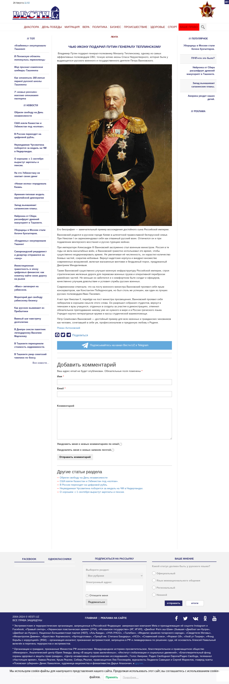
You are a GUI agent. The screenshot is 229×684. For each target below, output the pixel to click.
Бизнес (115, 26)
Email (60, 388)
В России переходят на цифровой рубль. (84, 484)
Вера (85, 26)
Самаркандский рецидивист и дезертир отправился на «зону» (30, 254)
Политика (99, 26)
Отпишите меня (98, 595)
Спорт (172, 26)
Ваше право (189, 26)
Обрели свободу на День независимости (84, 477)
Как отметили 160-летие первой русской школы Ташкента (29, 81)
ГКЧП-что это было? (203, 58)
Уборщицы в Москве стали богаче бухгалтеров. (199, 47)
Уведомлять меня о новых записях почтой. (84, 449)
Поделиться (80, 335)
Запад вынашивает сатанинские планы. (203, 85)
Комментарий (65, 405)
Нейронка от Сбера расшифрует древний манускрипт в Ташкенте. (28, 219)
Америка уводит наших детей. (201, 98)
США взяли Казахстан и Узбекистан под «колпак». (89, 481)
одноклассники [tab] (59, 559)
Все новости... (41, 362)
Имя (59, 376)
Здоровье (157, 26)
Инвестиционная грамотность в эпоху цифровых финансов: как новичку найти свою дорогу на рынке (30, 272)
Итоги (194, 603)
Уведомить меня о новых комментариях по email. (88, 443)
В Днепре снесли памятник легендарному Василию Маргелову (30, 332)
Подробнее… (131, 677)
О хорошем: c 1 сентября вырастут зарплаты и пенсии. (92, 491)
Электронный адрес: (99, 582)
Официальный (166, 573)
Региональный (166, 587)
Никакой (162, 594)
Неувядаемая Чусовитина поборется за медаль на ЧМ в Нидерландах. (101, 488)
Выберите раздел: (97, 569)
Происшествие (135, 26)
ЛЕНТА (114, 37)
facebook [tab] (29, 559)
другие (139, 663)
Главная (91, 617)
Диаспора (31, 26)
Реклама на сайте (114, 617)
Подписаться (96, 602)
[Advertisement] (34, 403)
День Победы (52, 26)
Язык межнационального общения (178, 580)
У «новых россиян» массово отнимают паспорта (26, 95)
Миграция (72, 26)
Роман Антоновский (68, 327)
